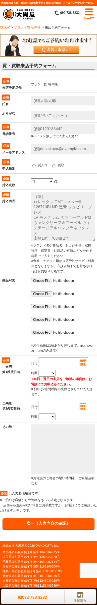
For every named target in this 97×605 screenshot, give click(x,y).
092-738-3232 (70, 13)
